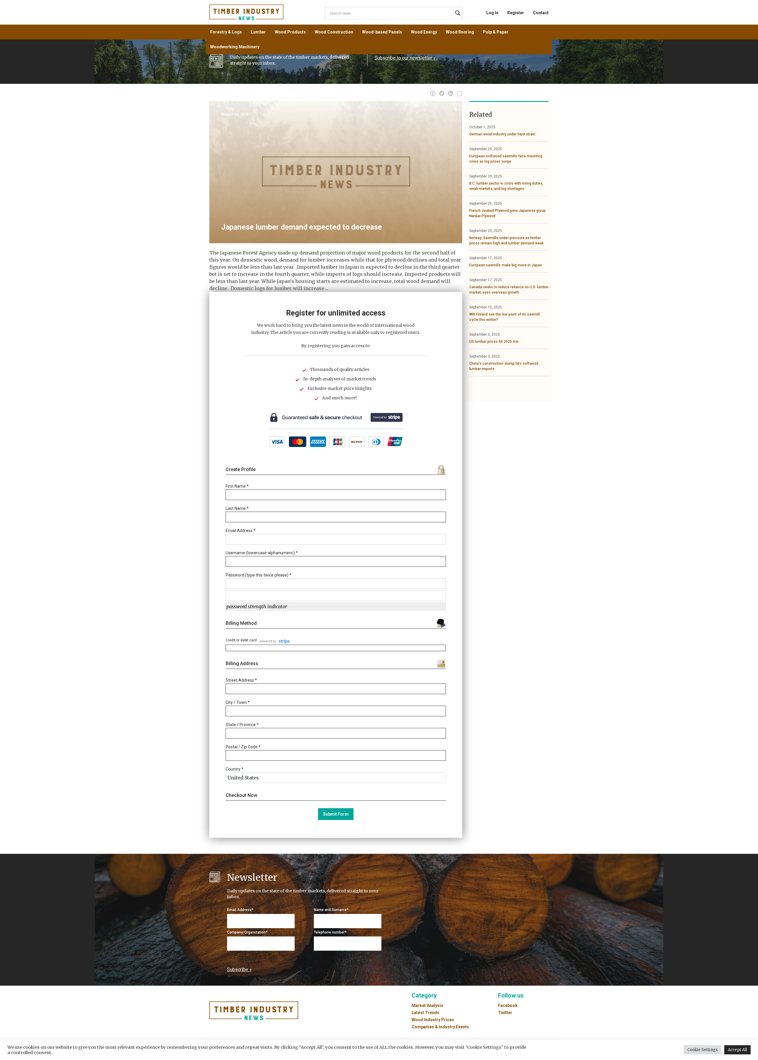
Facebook (508, 1005)
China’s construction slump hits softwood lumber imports (503, 366)
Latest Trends (425, 1012)
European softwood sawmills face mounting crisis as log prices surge (505, 159)
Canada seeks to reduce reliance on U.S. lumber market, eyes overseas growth (509, 289)
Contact (541, 12)
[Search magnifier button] (458, 13)
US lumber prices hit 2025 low (493, 342)
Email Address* (240, 910)
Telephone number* (330, 932)
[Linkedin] (450, 93)
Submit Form (336, 814)
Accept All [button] (737, 1049)
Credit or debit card (241, 640)
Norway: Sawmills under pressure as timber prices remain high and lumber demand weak (506, 240)
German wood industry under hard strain (502, 134)
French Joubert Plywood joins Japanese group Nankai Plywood (507, 213)
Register (515, 12)
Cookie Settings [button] (702, 1049)
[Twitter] (441, 93)
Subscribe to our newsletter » (405, 58)
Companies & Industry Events (440, 1026)
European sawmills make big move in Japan (505, 265)
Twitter (505, 1012)
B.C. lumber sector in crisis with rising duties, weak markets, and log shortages (506, 186)
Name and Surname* (331, 910)
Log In (492, 12)
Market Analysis (427, 1005)
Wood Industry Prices (433, 1019)
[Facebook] (433, 93)
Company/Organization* (247, 932)
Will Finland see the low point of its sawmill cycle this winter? (504, 317)
